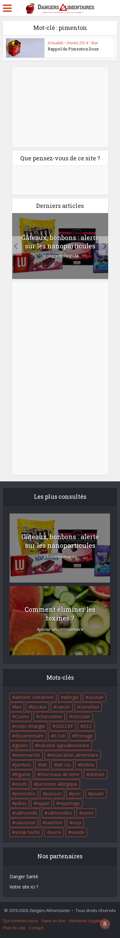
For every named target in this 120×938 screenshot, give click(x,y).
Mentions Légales (86, 921)
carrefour (89, 707)
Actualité (55, 43)
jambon (23, 765)
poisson (53, 794)
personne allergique (57, 784)
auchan (95, 697)
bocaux (38, 707)
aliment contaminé (34, 697)
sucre (55, 832)
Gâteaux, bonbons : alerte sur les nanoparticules (60, 241)
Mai (95, 43)
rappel (42, 803)
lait (44, 765)
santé (87, 813)
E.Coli (59, 736)
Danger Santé (24, 876)
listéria (87, 765)
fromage (84, 736)
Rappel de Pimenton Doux (73, 49)
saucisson (25, 822)
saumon (53, 822)
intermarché (27, 755)
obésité (97, 774)
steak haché (27, 832)
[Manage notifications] (105, 924)
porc (76, 794)
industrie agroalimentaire (63, 745)
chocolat (81, 716)
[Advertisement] (60, 107)
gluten (21, 745)
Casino (22, 716)
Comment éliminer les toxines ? (60, 613)
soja (76, 822)
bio (18, 707)
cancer (63, 707)
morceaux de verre (59, 774)
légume (22, 774)
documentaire (29, 736)
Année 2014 (77, 43)
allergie (71, 697)
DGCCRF (64, 726)
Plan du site (14, 928)
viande (77, 832)
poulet (97, 794)
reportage (69, 803)
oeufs (21, 784)
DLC (87, 726)
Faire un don (54, 921)
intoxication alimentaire (74, 755)
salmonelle (26, 813)
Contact (36, 928)
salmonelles (59, 813)
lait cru (64, 765)
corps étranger (30, 726)
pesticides (25, 794)
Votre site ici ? (24, 887)
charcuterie (50, 716)
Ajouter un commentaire (60, 629)
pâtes (21, 803)
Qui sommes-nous (20, 921)
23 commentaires (60, 556)
